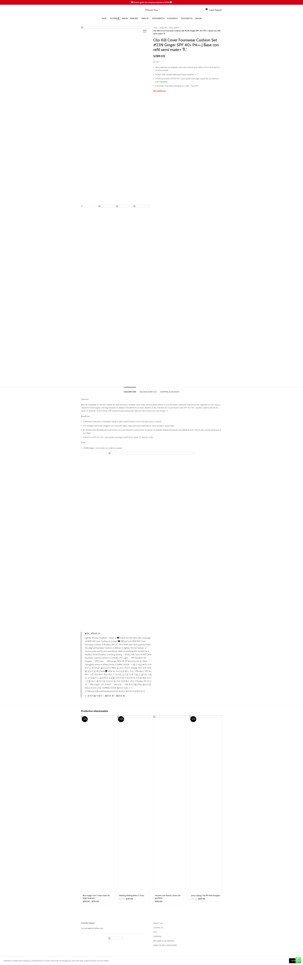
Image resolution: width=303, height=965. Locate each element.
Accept (294, 961)
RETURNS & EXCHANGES (163, 941)
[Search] (82, 10)
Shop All (163, 28)
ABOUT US (158, 923)
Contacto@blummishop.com (92, 928)
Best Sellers (174, 28)
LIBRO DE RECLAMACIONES (165, 945)
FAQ (155, 932)
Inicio (155, 28)
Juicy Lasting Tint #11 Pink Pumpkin (205, 895)
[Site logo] (151, 10)
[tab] (130, 390)
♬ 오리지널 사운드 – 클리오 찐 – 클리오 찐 (105, 695)
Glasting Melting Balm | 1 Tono (131, 895)
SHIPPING (157, 936)
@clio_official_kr (92, 633)
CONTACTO (158, 928)
